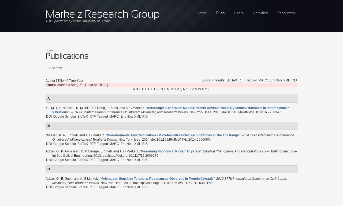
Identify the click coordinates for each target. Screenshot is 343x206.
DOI (49, 116)
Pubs (220, 13)
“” (173, 135)
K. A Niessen (70, 151)
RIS (294, 80)
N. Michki (83, 108)
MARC (263, 80)
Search (57, 68)
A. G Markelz (135, 108)
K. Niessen (66, 108)
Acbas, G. (52, 151)
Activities (260, 13)
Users (239, 13)
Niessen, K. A (55, 135)
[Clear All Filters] (96, 85)
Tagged (251, 80)
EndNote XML (280, 80)
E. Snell (112, 108)
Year (80, 81)
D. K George (90, 151)
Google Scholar (64, 116)
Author (50, 81)
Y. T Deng (98, 108)
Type (72, 81)
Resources (286, 13)
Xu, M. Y (51, 108)
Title (61, 81)
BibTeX (232, 80)
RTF (241, 80)
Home (202, 13)
